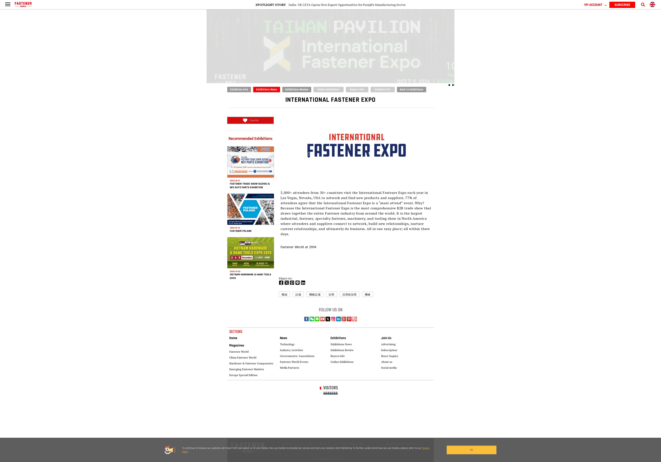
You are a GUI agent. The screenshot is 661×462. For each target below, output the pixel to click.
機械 (367, 294)
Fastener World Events (294, 362)
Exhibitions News (266, 89)
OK (471, 450)
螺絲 (284, 294)
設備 (298, 294)
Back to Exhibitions (411, 89)
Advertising (388, 344)
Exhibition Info (239, 89)
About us (386, 362)
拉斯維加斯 (349, 294)
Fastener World (239, 352)
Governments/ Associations (297, 356)
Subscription (389, 350)
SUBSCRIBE (622, 5)
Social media (389, 368)
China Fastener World (242, 357)
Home (233, 338)
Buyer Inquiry (389, 356)
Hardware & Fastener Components (251, 363)
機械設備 (315, 294)
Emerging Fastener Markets (246, 369)
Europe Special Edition (243, 375)
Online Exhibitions (341, 362)
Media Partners (289, 368)
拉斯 (331, 294)
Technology (287, 344)
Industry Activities (291, 350)
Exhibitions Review (296, 89)
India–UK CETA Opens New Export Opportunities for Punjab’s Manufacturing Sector (347, 5)
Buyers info (337, 356)
